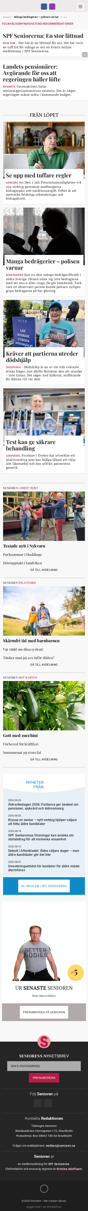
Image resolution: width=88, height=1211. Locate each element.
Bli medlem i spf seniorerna (44, 886)
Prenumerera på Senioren (44, 1012)
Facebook (44, 6)
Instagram (52, 6)
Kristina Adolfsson (69, 1169)
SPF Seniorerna (58, 1164)
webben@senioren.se (60, 1145)
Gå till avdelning (44, 569)
